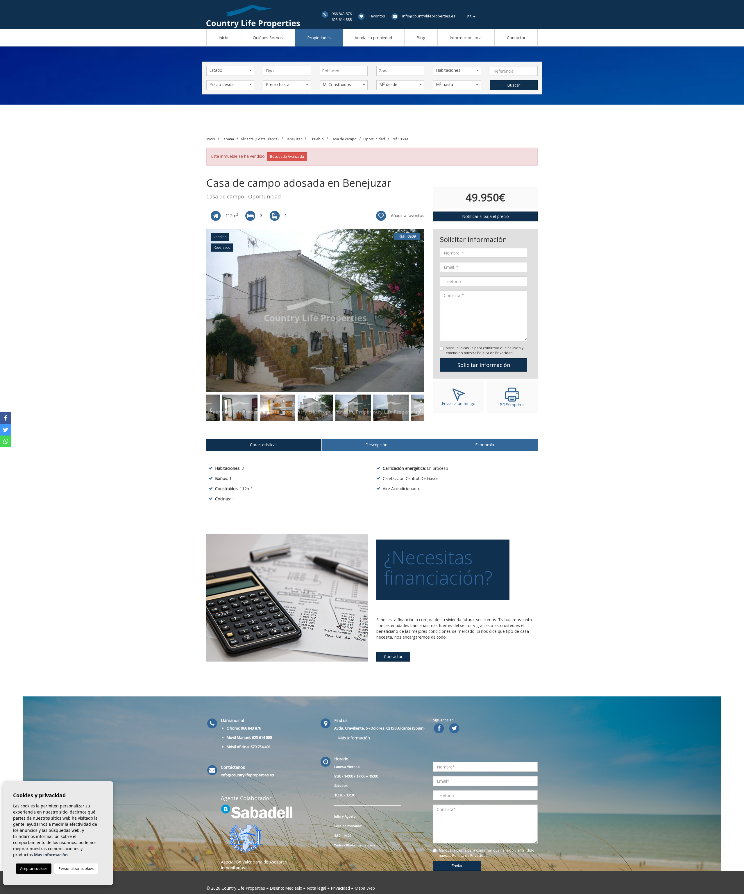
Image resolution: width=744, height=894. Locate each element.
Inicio (223, 37)
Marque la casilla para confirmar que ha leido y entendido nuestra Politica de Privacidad (484, 350)
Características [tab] (264, 444)
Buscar (513, 85)
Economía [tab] (484, 444)
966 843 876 (342, 13)
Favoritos (377, 16)
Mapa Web (365, 888)
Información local (466, 37)
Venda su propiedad (373, 37)
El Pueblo (316, 139)
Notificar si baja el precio (485, 216)
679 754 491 (261, 746)
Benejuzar (293, 139)
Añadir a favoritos (407, 215)
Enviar (457, 865)
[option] (315, 310)
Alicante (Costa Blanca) (260, 139)
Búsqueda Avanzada (287, 156)
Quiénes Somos (268, 37)
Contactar (516, 37)
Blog (420, 37)
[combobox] (287, 71)
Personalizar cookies (76, 868)
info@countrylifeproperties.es (428, 16)
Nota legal (316, 888)
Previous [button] (211, 310)
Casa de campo (343, 139)
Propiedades (319, 37)
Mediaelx (293, 888)
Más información (354, 738)
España (228, 139)
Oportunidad (374, 139)
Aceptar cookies (33, 868)
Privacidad (340, 888)
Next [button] (420, 310)
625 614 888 (342, 19)
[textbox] (288, 71)
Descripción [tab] (376, 444)
